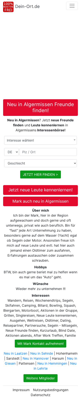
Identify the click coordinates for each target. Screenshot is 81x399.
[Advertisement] (40, 56)
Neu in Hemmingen (52, 363)
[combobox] (40, 140)
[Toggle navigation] (72, 6)
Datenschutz (40, 395)
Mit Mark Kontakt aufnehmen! (40, 343)
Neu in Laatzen (15, 353)
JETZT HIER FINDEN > (40, 174)
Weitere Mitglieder (40, 378)
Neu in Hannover (36, 358)
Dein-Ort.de (27, 6)
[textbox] (40, 140)
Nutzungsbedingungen (50, 390)
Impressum (21, 390)
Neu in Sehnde (41, 353)
